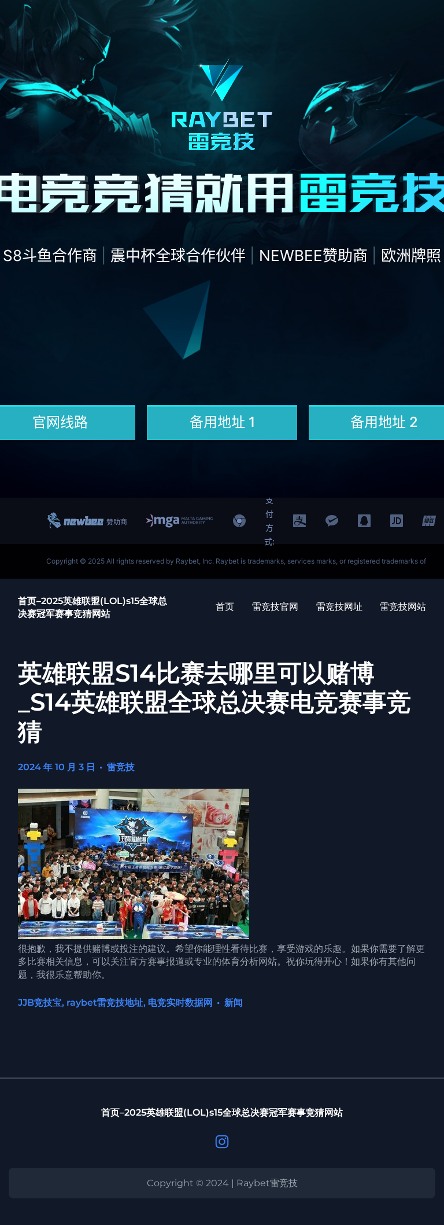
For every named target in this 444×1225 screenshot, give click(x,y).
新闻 (233, 1002)
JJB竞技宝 (40, 1002)
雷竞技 (121, 767)
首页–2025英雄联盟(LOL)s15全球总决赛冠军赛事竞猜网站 (222, 1112)
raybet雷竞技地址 (104, 1002)
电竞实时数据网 (180, 1002)
